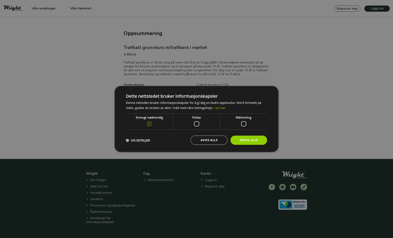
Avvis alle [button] (209, 140)
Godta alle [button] (249, 140)
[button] (138, 140)
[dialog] (196, 119)
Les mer (220, 108)
